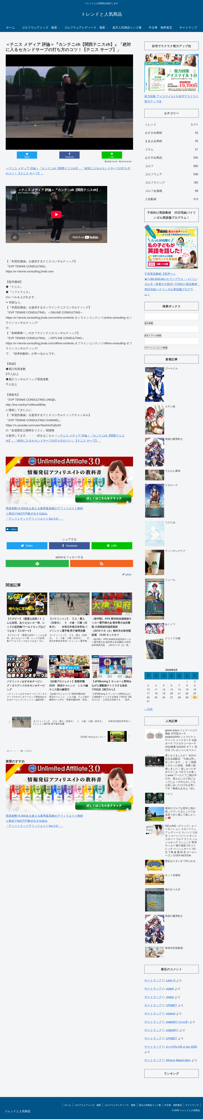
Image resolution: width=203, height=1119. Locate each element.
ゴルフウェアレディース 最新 (119, 1104)
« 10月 (148, 709)
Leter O (170, 980)
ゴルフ (171, 166)
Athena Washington (178, 1060)
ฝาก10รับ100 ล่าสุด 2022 (181, 1046)
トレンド (171, 124)
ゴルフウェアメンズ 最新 (87, 1104)
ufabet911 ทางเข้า (177, 1022)
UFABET (171, 1005)
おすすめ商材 (171, 132)
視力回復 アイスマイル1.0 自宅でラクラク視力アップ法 (171, 98)
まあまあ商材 (171, 141)
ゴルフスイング (171, 182)
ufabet (170, 988)
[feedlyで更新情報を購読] (37, 563)
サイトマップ (152, 980)
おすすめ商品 (171, 157)
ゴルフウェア (171, 174)
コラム (171, 149)
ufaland (170, 1013)
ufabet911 (172, 1030)
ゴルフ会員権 (171, 191)
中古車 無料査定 (173, 1104)
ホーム (67, 1104)
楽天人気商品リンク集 (150, 1104)
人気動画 (13, 529)
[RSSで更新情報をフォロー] (101, 563)
